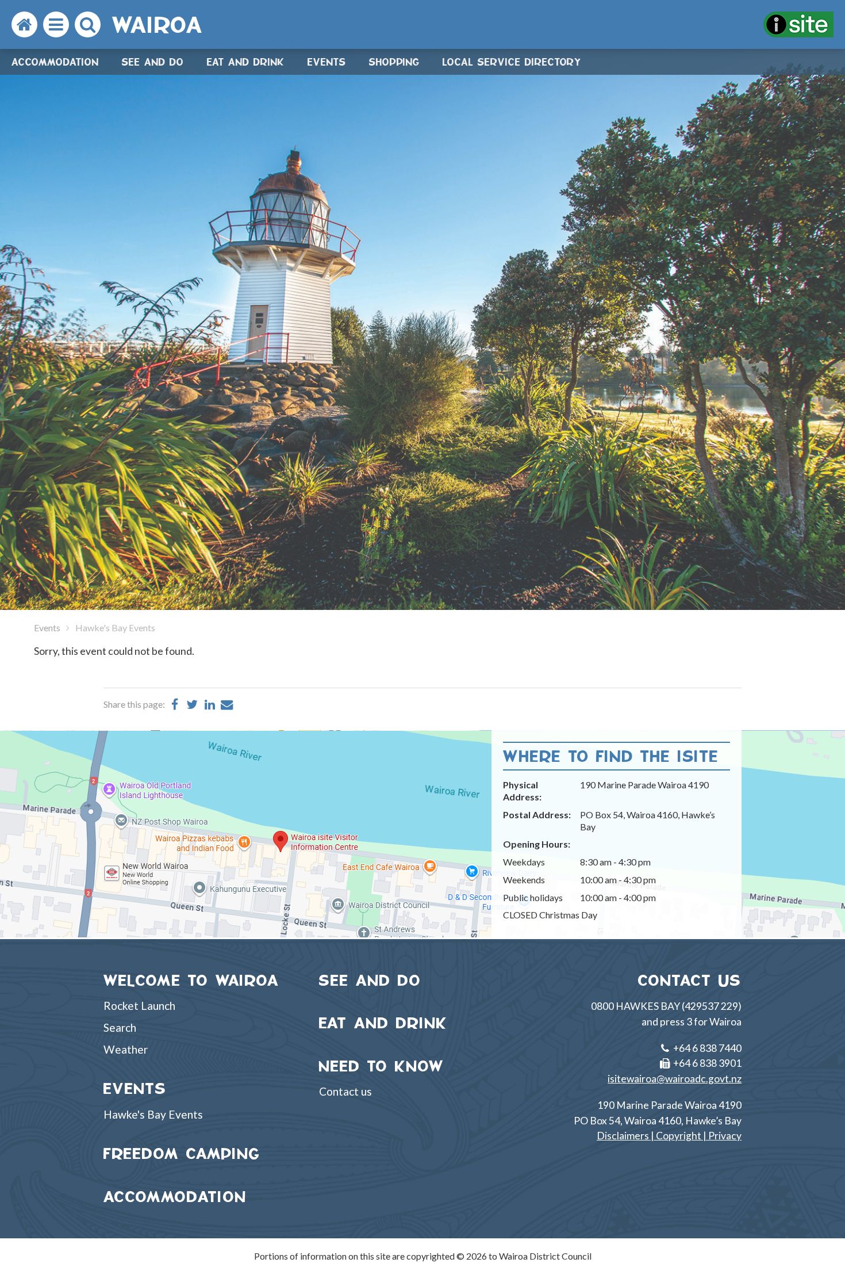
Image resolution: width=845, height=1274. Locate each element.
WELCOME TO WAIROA (191, 980)
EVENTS (135, 1088)
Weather (125, 1049)
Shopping (394, 61)
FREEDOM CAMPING (181, 1153)
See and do (153, 61)
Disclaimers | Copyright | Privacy (669, 1136)
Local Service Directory (512, 61)
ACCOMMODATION (175, 1196)
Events (327, 61)
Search (119, 1027)
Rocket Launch (139, 1005)
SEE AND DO (370, 980)
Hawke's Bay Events (153, 1114)
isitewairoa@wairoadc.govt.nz (675, 1079)
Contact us (345, 1091)
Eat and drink (246, 61)
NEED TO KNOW (381, 1065)
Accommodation (55, 61)
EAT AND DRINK (383, 1022)
